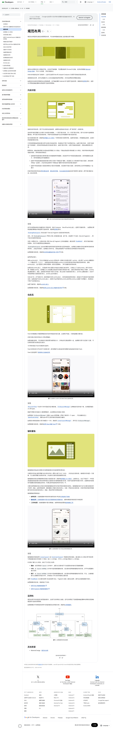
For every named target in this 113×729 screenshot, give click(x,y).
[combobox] (69, 1)
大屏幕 (55, 695)
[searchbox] (11, 14)
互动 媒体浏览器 (64, 171)
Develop (5, 8)
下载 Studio (86, 703)
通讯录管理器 (54, 171)
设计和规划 (31, 2)
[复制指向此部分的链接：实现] (32, 224)
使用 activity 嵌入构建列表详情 (53, 288)
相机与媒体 (42, 703)
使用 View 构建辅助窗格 (38, 586)
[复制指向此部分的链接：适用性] (35, 596)
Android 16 (71, 697)
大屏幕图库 (68, 605)
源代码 (26, 703)
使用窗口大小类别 (49, 138)
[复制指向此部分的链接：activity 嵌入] (38, 257)
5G (40, 708)
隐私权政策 (42, 705)
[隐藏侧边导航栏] (20, 726)
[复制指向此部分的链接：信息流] (35, 295)
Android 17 (71, 695)
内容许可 (40, 664)
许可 (33, 725)
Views (28, 8)
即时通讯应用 (45, 171)
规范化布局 (45, 650)
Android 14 (71, 703)
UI (22, 8)
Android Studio (101, 2)
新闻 (25, 705)
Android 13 (71, 705)
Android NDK (86, 705)
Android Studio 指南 (88, 695)
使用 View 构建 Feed (50, 424)
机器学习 (41, 697)
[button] (10, 21)
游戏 (40, 695)
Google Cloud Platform (72, 717)
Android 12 (71, 708)
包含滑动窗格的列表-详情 (51, 252)
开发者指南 (86, 697)
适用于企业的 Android (30, 697)
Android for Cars (58, 703)
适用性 (85, 81)
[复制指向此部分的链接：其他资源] (37, 647)
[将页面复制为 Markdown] (47, 31)
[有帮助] (90, 25)
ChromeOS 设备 (58, 700)
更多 (51, 2)
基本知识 (19, 2)
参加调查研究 (101, 703)
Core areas (15, 8)
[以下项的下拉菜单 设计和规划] (36, 2)
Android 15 (71, 700)
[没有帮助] (93, 25)
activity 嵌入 (45, 284)
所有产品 (83, 717)
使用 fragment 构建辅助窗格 (39, 589)
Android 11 (71, 711)
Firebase (60, 717)
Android (26, 695)
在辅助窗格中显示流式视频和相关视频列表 (50, 499)
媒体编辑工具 (69, 502)
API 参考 (85, 700)
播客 (25, 711)
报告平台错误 (101, 695)
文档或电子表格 (65, 497)
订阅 (94, 725)
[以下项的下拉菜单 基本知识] (24, 2)
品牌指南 (38, 725)
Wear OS (56, 697)
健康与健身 (42, 700)
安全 (25, 700)
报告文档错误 (101, 697)
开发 (42, 2)
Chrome (52, 717)
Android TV (57, 705)
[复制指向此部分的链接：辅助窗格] (37, 431)
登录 (110, 2)
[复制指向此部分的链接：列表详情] (37, 90)
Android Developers (32, 25)
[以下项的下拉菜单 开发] (45, 2)
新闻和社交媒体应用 (44, 352)
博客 (25, 708)
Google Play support (103, 700)
